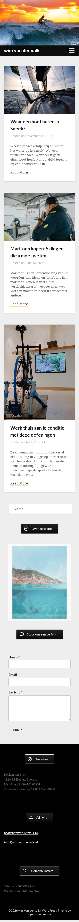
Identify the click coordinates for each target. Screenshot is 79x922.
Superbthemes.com (39, 911)
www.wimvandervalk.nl (21, 830)
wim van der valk (22, 50)
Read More (19, 172)
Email (13, 672)
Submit (17, 727)
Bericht (15, 690)
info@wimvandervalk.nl (21, 840)
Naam (14, 654)
